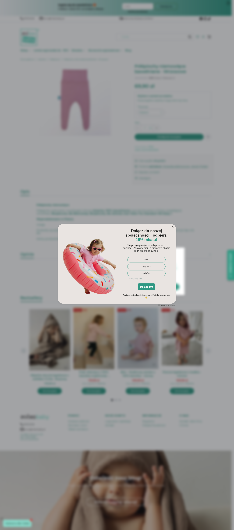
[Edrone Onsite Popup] (117, 265)
